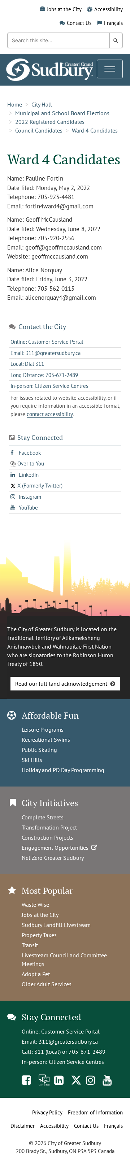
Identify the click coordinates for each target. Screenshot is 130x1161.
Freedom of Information (95, 1112)
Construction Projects (47, 837)
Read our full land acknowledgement (61, 683)
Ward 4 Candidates (95, 130)
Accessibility (108, 9)
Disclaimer (22, 1125)
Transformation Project (49, 827)
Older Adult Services (47, 984)
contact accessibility (50, 414)
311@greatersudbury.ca (68, 1041)
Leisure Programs (43, 729)
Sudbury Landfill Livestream (56, 924)
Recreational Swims (46, 739)
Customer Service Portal (70, 1031)
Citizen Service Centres (76, 1061)
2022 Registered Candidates (49, 121)
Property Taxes (39, 935)
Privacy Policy (47, 1112)
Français (113, 23)
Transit (30, 945)
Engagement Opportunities (56, 847)
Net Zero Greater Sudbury (53, 857)
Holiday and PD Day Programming (63, 770)
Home (14, 104)
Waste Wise (35, 904)
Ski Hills (32, 759)
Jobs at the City (64, 9)
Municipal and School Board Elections (62, 113)
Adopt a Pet (36, 974)
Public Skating (39, 749)
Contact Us (79, 23)
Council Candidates (38, 130)
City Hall (41, 104)
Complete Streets (43, 817)
